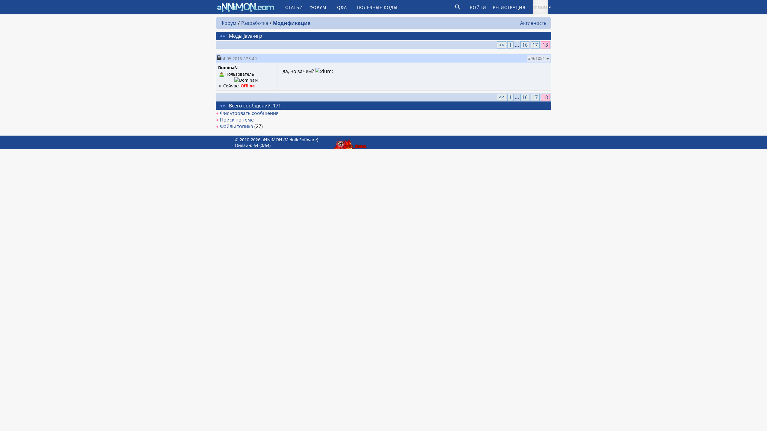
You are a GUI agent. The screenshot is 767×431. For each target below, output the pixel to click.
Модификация (291, 23)
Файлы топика (236, 126)
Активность (533, 23)
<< (501, 45)
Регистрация (509, 7)
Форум (318, 7)
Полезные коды (377, 7)
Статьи (294, 7)
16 (525, 45)
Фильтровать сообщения (249, 113)
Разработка (254, 23)
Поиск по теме (237, 119)
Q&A (342, 7)
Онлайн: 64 (246, 145)
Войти (478, 7)
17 (535, 45)
